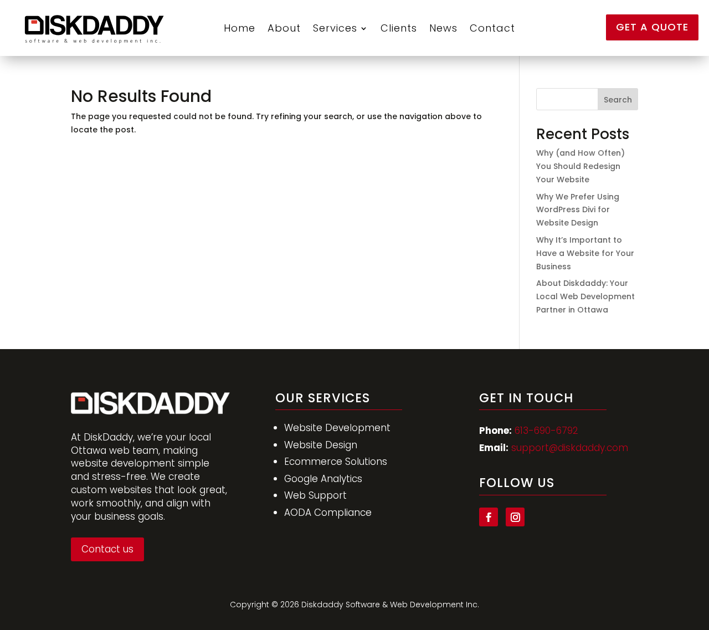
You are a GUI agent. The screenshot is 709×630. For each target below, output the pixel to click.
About (284, 28)
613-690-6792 (546, 430)
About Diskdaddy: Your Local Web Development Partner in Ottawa (585, 296)
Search (618, 99)
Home (239, 28)
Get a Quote (652, 27)
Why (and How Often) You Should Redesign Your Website (580, 166)
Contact (492, 28)
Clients (399, 28)
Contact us (107, 549)
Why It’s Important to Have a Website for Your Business (585, 253)
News (443, 28)
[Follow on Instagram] (515, 517)
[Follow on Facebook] (488, 517)
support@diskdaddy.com (569, 447)
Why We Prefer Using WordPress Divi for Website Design (577, 210)
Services (335, 28)
